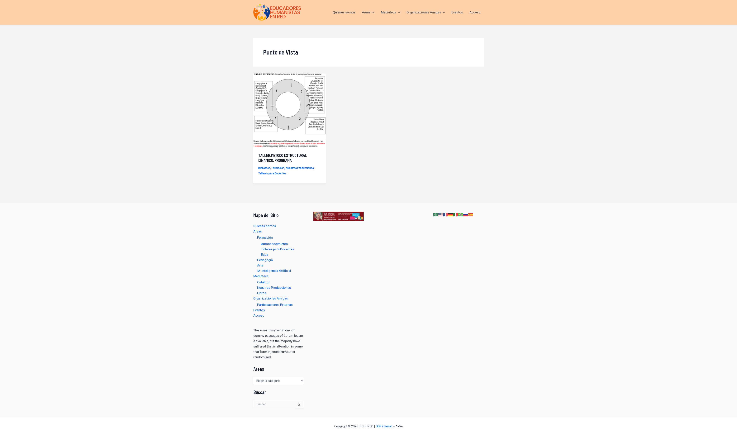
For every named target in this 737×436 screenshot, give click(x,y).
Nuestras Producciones (300, 168)
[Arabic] (435, 214)
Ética (264, 254)
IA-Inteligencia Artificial (274, 271)
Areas (366, 12)
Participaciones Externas (275, 305)
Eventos (457, 12)
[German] (450, 214)
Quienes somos (344, 12)
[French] (445, 214)
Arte (260, 265)
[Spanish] (470, 214)
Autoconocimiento (274, 244)
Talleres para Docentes (272, 173)
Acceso (474, 12)
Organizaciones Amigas (424, 12)
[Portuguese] (460, 214)
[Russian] (465, 214)
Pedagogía (265, 260)
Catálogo (263, 282)
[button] (372, 12)
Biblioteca (264, 168)
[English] (440, 214)
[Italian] (455, 214)
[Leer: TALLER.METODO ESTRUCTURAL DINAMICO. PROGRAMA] (289, 110)
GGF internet (384, 426)
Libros (261, 293)
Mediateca (388, 12)
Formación (278, 168)
